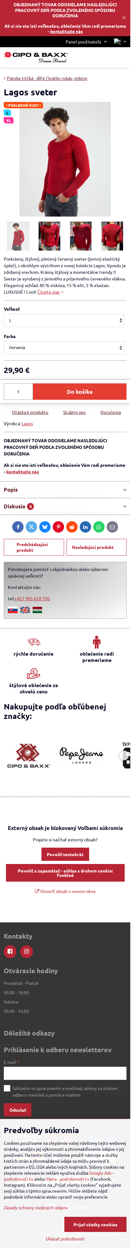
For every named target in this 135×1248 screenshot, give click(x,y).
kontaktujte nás (66, 31)
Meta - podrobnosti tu (67, 1179)
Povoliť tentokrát (65, 854)
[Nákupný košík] (107, 57)
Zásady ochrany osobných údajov (36, 1207)
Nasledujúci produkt (93, 547)
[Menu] (122, 57)
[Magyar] (37, 611)
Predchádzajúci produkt (32, 547)
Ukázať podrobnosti (65, 1238)
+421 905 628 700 (32, 598)
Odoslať (17, 1110)
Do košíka (80, 391)
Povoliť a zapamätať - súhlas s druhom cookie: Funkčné (65, 873)
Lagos (27, 423)
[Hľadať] (92, 57)
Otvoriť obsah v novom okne (67, 891)
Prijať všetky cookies (95, 1224)
